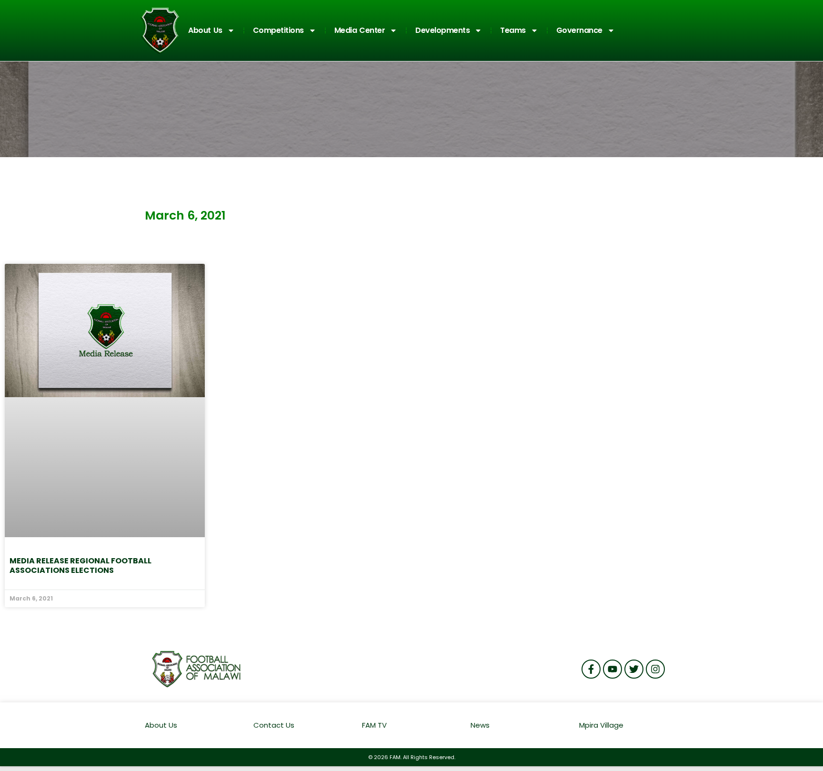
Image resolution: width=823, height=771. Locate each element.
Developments (442, 30)
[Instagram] (655, 669)
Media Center (359, 30)
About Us (205, 30)
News (480, 725)
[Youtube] (612, 669)
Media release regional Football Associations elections (80, 565)
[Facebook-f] (591, 669)
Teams (513, 30)
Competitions (278, 30)
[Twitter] (633, 669)
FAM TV (374, 725)
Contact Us (273, 725)
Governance (579, 30)
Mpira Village (601, 725)
